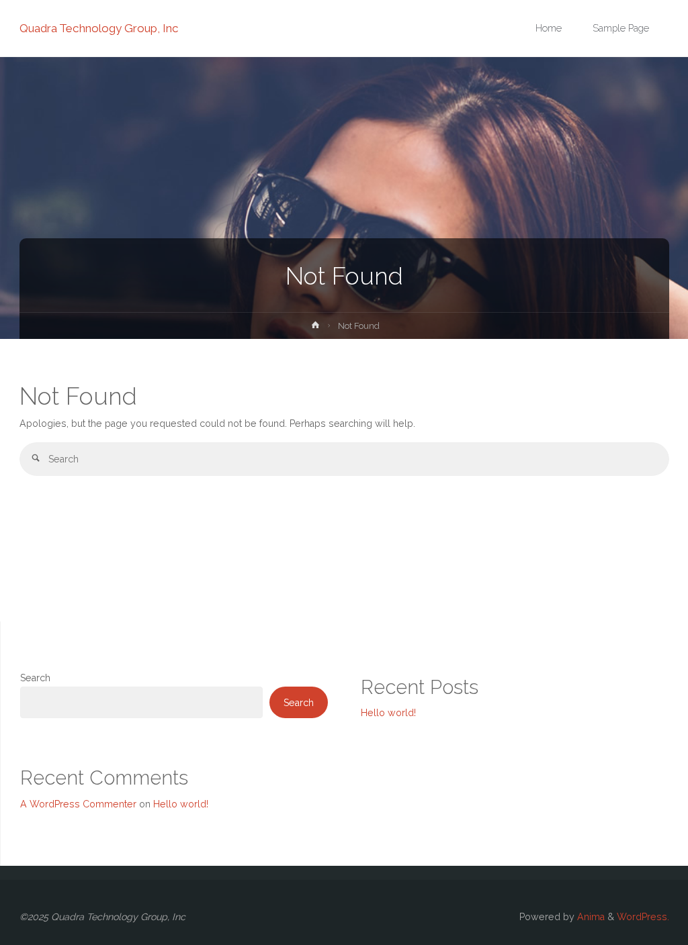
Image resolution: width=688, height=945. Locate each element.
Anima (589, 916)
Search (35, 678)
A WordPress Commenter (78, 804)
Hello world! (388, 712)
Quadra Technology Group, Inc (99, 28)
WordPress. (643, 916)
